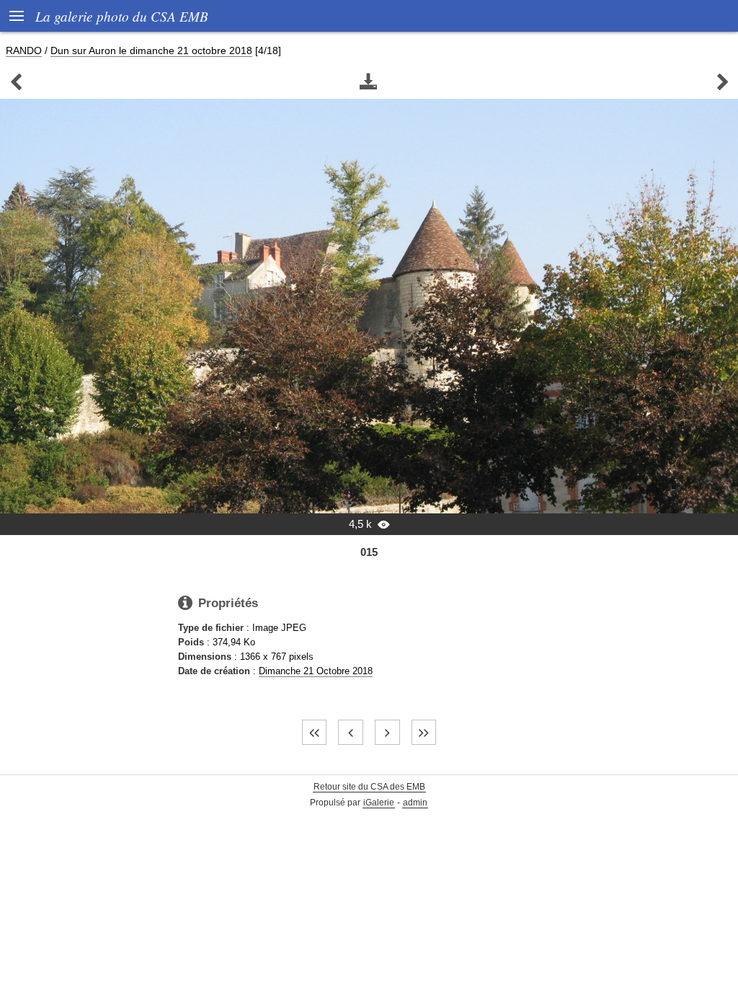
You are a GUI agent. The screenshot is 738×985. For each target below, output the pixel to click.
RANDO (24, 50)
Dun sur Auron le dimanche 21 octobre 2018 (151, 50)
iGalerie (378, 802)
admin (415, 802)
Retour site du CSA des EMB (369, 786)
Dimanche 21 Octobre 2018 (316, 671)
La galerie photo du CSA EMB (121, 15)
